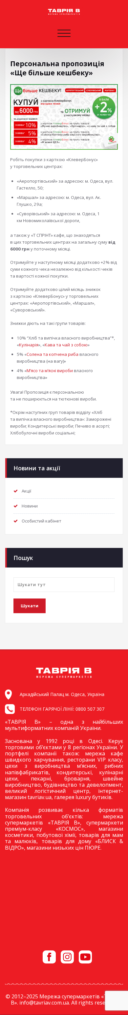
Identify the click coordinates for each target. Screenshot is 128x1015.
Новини (30, 506)
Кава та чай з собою (66, 345)
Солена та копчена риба (52, 354)
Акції (26, 491)
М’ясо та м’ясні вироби (50, 370)
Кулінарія (28, 345)
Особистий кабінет (41, 521)
